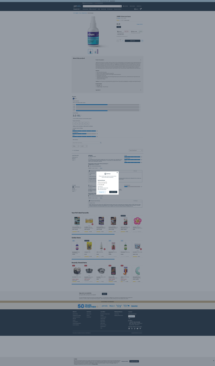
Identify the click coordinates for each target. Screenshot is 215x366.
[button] (117, 172)
